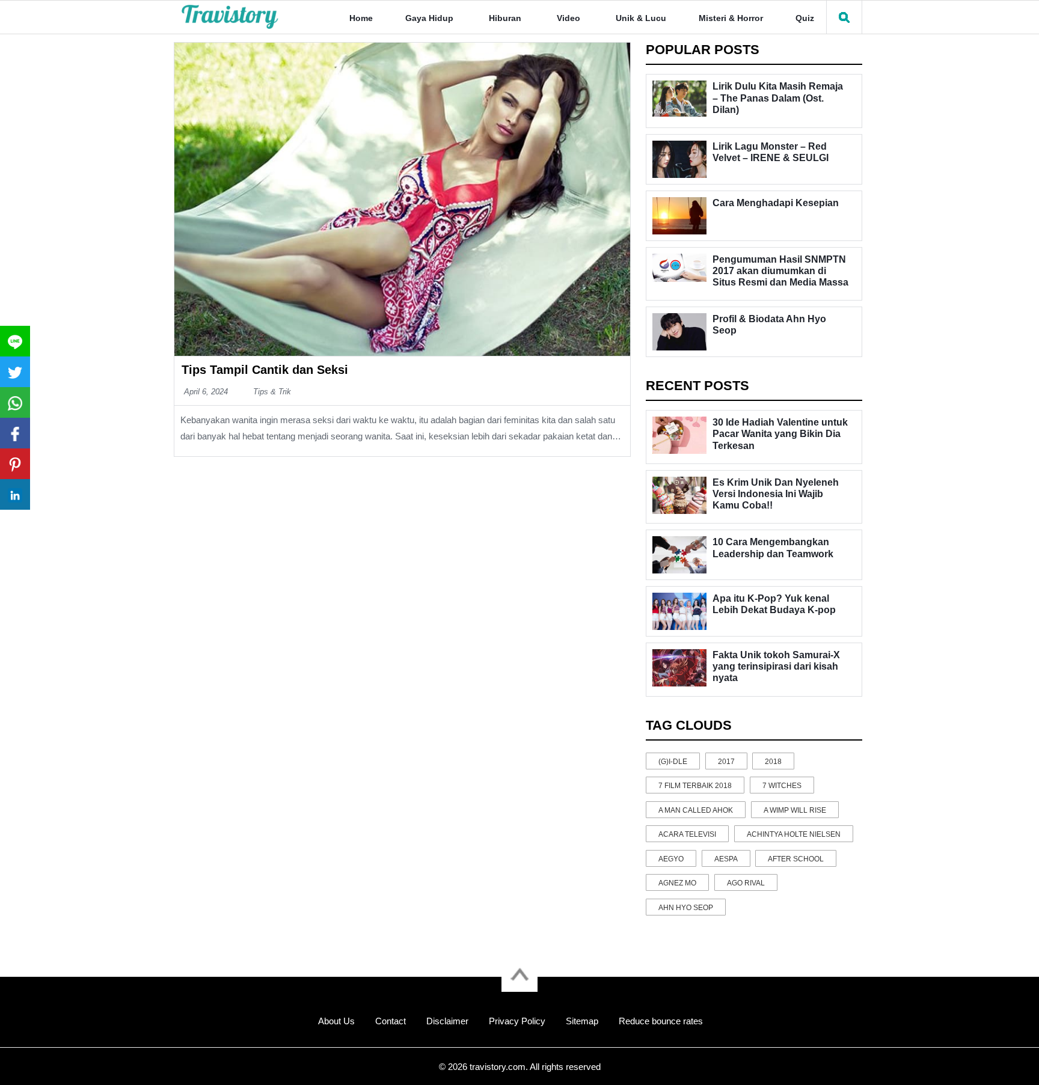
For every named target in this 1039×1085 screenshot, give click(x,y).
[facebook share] (15, 433)
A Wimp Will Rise (795, 810)
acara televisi (687, 834)
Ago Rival (746, 883)
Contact (390, 1021)
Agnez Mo (677, 883)
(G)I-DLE (672, 761)
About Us (336, 1021)
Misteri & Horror (731, 18)
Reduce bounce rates (661, 1021)
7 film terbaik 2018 (695, 785)
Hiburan (505, 18)
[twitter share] (15, 371)
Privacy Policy (517, 1021)
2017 (726, 761)
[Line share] (15, 341)
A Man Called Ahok (695, 810)
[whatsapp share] (15, 402)
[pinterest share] (15, 463)
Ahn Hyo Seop (685, 907)
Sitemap (582, 1021)
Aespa (726, 859)
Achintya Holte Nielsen (794, 834)
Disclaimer (447, 1021)
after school (796, 859)
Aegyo (671, 859)
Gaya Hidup (429, 18)
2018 (773, 761)
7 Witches (781, 785)
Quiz (804, 18)
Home (361, 18)
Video (568, 18)
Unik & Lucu (641, 18)
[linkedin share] (15, 494)
